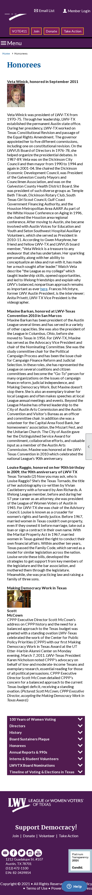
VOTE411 (19, 31)
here (43, 288)
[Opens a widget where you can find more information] (74, 887)
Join (36, 31)
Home (6, 53)
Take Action (72, 31)
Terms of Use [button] (36, 888)
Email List (46, 10)
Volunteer (47, 835)
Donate (51, 31)
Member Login (79, 11)
